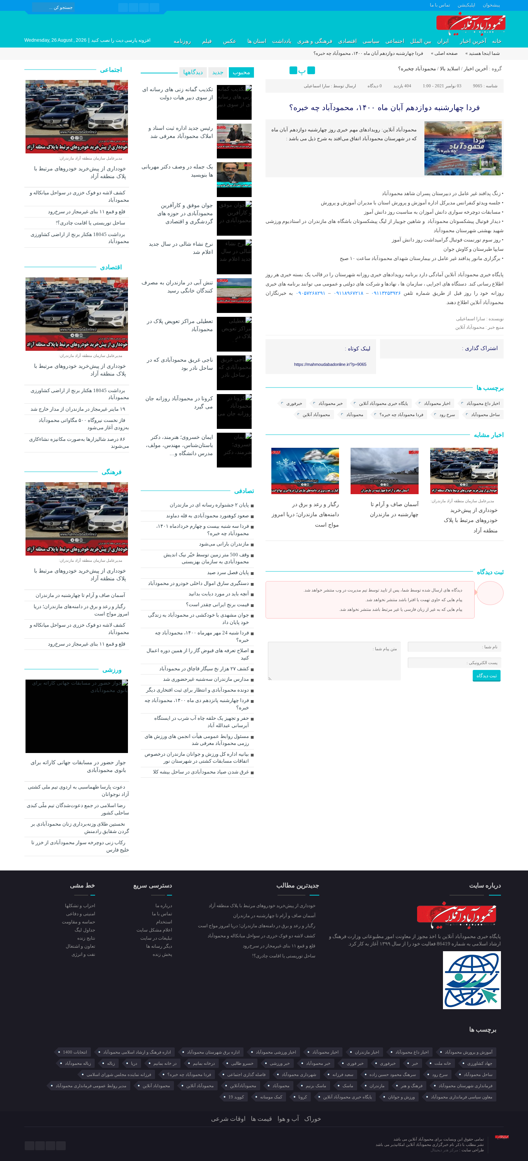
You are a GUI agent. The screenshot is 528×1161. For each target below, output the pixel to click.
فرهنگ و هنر (411, 1085)
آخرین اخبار (473, 41)
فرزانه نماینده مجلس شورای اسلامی (119, 1074)
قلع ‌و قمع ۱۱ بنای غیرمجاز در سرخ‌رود (87, 211)
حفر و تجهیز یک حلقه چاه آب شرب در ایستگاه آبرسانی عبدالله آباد (201, 721)
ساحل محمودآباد (485, 414)
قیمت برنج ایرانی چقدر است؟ (217, 604)
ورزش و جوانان (401, 1097)
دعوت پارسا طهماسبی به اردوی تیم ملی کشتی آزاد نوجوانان (78, 790)
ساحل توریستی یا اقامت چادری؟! (91, 223)
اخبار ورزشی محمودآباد (276, 1052)
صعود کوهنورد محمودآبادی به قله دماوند (207, 515)
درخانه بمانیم (204, 1063)
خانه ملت (442, 1063)
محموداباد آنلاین (156, 1085)
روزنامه (182, 41)
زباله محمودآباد (78, 1063)
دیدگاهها (193, 72)
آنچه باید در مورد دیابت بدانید (219, 594)
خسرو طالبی (242, 1063)
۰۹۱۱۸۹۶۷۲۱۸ (348, 293)
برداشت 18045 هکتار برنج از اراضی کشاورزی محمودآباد (80, 238)
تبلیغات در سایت (156, 938)
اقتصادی (347, 41)
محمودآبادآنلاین (243, 1085)
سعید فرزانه (342, 1074)
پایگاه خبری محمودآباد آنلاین (383, 403)
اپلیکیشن (466, 5)
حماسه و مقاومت (78, 922)
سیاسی (371, 41)
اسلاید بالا (450, 68)
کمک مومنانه (271, 1097)
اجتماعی (394, 41)
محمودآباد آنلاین (316, 414)
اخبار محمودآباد (437, 403)
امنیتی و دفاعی (80, 913)
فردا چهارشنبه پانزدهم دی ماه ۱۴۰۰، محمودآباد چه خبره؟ (197, 704)
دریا (134, 1063)
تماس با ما (440, 5)
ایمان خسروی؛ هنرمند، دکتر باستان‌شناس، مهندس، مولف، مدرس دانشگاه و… (179, 445)
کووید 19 (236, 1097)
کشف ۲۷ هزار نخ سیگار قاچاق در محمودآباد (204, 668)
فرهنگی (112, 472)
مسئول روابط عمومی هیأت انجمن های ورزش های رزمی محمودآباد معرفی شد (197, 739)
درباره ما (163, 905)
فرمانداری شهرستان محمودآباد (465, 1085)
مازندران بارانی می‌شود (224, 544)
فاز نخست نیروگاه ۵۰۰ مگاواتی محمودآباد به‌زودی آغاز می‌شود (84, 423)
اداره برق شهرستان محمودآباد (213, 1052)
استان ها (256, 41)
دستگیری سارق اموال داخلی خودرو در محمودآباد (198, 583)
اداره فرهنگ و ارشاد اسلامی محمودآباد (137, 1052)
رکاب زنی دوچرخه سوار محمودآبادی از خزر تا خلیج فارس (80, 846)
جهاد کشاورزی (479, 1063)
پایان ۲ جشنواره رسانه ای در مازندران (209, 505)
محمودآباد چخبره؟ (417, 68)
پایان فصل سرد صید (228, 572)
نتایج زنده (86, 938)
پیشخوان (491, 5)
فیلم (207, 41)
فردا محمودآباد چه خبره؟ (401, 414)
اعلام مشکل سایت (154, 930)
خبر (415, 1063)
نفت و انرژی (83, 954)
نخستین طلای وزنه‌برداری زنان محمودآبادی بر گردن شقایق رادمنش (80, 827)
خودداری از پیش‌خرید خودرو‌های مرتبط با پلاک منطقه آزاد (471, 520)
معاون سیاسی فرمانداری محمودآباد (461, 1097)
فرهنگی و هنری (314, 41)
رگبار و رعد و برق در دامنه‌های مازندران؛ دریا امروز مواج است (305, 514)
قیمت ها (261, 1118)
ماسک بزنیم (316, 1085)
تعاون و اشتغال (80, 946)
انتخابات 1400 (75, 1052)
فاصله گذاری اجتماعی (246, 1074)
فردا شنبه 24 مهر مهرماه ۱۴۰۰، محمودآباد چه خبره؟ (202, 636)
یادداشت (281, 41)
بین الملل (420, 41)
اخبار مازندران (367, 1052)
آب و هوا (288, 1118)
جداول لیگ (85, 930)
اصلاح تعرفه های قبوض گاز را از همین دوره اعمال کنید (197, 654)
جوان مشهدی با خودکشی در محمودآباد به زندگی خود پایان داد (198, 618)
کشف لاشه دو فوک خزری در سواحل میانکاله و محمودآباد (79, 196)
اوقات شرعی (228, 1118)
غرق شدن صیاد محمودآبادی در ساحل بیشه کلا (201, 772)
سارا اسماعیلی (317, 85)
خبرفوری (294, 403)
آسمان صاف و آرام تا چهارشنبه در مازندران (81, 595)
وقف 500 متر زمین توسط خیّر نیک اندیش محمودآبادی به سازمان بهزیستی (206, 558)
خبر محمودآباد (331, 403)
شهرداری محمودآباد (299, 1074)
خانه (497, 41)
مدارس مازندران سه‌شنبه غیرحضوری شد (206, 679)
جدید (217, 72)
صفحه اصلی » (444, 53)
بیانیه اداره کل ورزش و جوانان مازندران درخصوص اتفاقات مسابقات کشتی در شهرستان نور (197, 757)
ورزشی (112, 669)
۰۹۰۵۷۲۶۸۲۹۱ (310, 293)
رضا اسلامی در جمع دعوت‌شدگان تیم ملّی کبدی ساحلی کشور (78, 809)
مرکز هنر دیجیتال (445, 1150)
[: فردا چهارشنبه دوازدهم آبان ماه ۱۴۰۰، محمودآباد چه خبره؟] (272, 70)
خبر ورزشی (280, 1063)
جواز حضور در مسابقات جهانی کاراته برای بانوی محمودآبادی (78, 766)
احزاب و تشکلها (80, 905)
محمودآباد (354, 414)
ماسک (347, 1085)
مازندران (377, 1085)
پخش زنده (162, 954)
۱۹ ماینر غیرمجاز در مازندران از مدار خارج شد (78, 409)
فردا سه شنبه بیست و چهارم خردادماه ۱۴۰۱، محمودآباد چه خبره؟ (202, 529)
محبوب (241, 72)
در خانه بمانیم (165, 1063)
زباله (111, 1063)
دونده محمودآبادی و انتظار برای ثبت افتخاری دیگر (197, 690)
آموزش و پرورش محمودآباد (468, 1052)
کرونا (302, 1097)
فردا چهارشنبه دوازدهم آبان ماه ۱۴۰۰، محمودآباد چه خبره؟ (384, 107)
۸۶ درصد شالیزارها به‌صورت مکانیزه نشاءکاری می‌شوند (79, 442)
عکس (229, 41)
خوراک (312, 1118)
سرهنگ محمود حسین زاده (393, 1074)
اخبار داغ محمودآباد (483, 403)
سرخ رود (447, 414)
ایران (443, 41)
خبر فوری (355, 1063)
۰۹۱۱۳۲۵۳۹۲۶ (386, 293)
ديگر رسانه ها (159, 946)
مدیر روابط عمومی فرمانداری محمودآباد (91, 1085)
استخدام (164, 922)
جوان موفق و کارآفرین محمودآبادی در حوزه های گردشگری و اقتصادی (185, 213)
